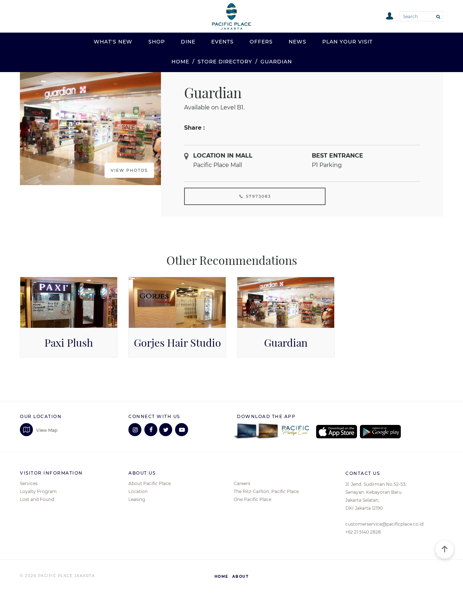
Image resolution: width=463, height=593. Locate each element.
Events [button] (222, 41)
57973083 (257, 196)
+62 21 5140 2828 (363, 532)
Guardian (285, 342)
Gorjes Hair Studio (177, 342)
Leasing (136, 499)
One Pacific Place (252, 499)
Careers (242, 483)
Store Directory (224, 61)
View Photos (129, 170)
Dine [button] (188, 41)
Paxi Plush (68, 342)
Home (180, 61)
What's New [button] (113, 41)
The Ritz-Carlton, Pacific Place (266, 491)
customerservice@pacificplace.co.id (384, 524)
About (240, 576)
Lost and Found (37, 499)
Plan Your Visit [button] (347, 41)
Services (29, 483)
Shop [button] (156, 41)
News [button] (297, 41)
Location (138, 491)
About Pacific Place (149, 483)
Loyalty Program (38, 491)
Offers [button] (261, 41)
